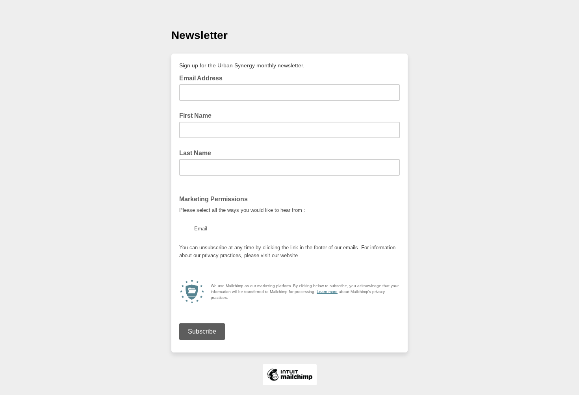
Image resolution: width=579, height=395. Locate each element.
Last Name (195, 153)
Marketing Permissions (213, 199)
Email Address (203, 77)
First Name (195, 115)
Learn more (327, 291)
